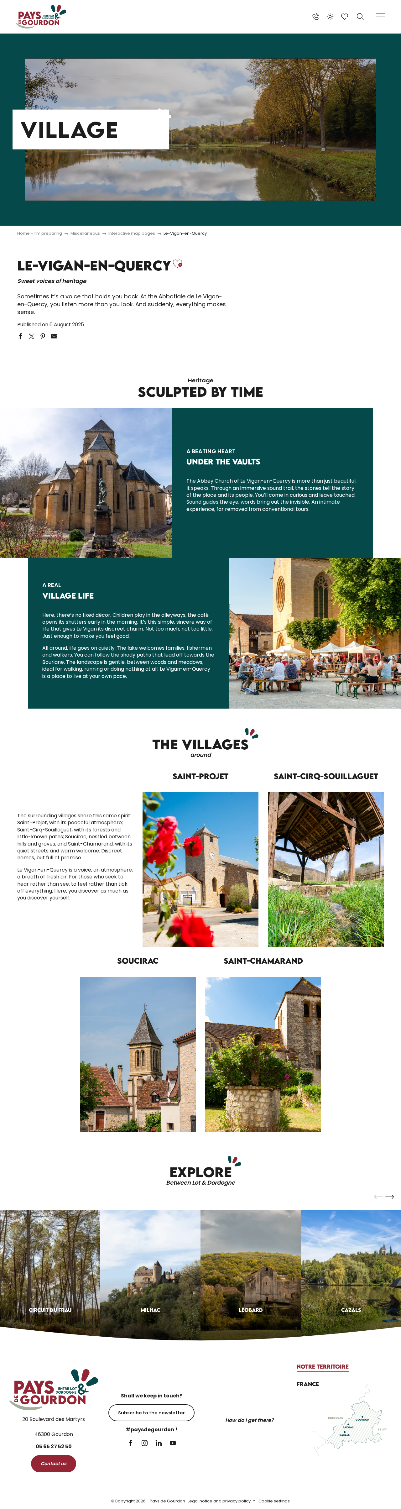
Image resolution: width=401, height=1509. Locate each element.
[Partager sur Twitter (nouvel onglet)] (32, 336)
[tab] (322, 1366)
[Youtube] (172, 1444)
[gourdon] (41, 17)
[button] (360, 16)
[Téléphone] (315, 16)
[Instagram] (144, 1444)
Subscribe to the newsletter (151, 1413)
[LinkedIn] (158, 1444)
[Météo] (330, 16)
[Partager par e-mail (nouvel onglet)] (54, 336)
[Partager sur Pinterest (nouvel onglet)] (43, 336)
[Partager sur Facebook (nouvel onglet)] (20, 336)
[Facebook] (130, 1444)
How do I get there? (249, 1420)
